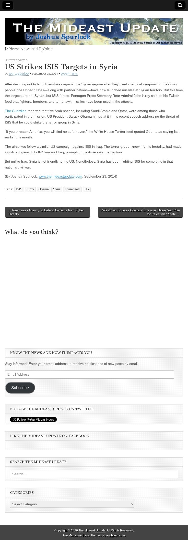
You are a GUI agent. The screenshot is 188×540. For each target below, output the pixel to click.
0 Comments (69, 73)
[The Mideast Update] (94, 29)
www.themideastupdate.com (60, 176)
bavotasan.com (115, 535)
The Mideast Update (92, 530)
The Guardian (15, 111)
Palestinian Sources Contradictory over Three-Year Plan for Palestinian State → (140, 212)
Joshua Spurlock (19, 73)
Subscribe (20, 388)
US (86, 189)
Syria (56, 189)
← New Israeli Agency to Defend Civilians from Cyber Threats (46, 212)
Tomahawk (72, 189)
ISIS (19, 189)
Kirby (30, 189)
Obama (43, 189)
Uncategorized (16, 60)
